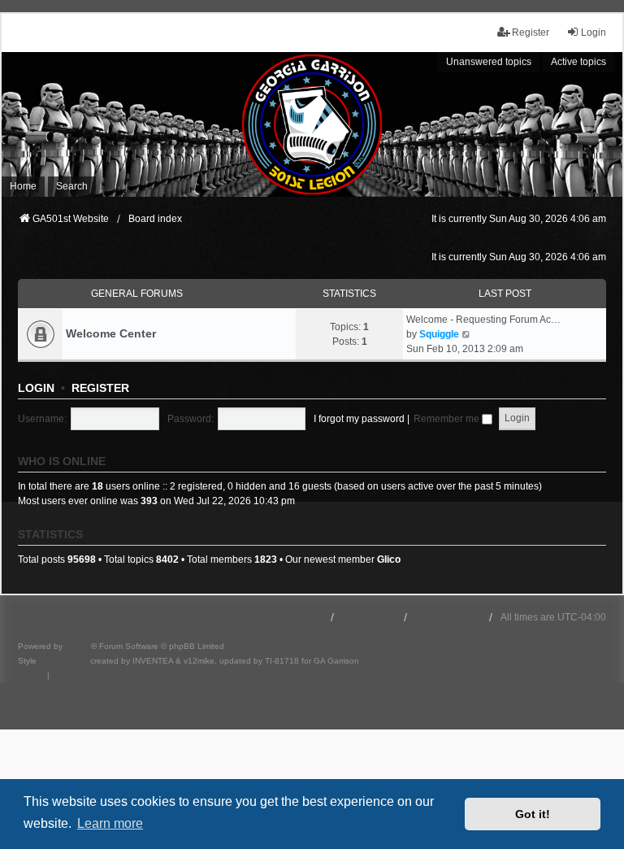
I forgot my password (359, 418)
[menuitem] (31, 675)
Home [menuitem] (23, 186)
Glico (389, 559)
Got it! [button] (532, 814)
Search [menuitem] (72, 186)
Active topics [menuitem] (578, 61)
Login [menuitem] (593, 32)
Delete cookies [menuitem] (448, 617)
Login (36, 387)
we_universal (63, 660)
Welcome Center (111, 333)
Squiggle (439, 334)
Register (100, 387)
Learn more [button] (110, 823)
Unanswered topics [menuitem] (488, 61)
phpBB (78, 646)
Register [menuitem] (530, 32)
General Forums (137, 293)
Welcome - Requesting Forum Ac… (483, 319)
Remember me (448, 418)
